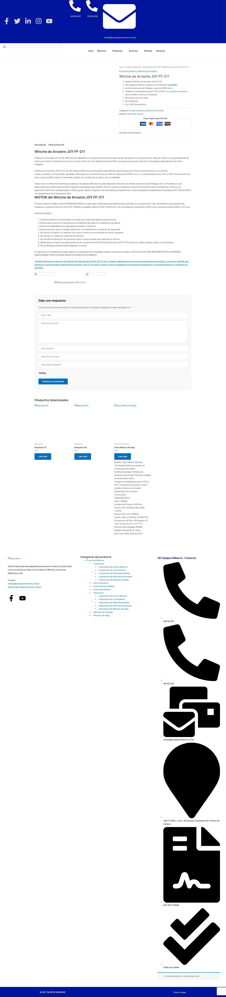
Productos (117, 51)
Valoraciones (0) (56, 145)
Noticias (148, 51)
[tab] (40, 144)
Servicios (133, 51)
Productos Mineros (133, 67)
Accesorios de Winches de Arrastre (115, 576)
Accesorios (99, 563)
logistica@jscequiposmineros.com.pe (24, 587)
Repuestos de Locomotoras (112, 599)
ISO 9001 (39, 268)
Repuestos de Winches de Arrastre (115, 605)
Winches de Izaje (101, 615)
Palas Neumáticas (102, 589)
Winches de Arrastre (151, 67)
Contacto (160, 51)
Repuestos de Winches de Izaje (113, 609)
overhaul (70, 261)
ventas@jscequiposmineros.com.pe (23, 583)
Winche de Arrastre (135, 114)
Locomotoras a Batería (104, 586)
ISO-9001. (172, 85)
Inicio (90, 51)
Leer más (42, 456)
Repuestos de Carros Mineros (113, 596)
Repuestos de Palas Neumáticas (114, 602)
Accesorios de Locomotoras (112, 570)
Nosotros (101, 51)
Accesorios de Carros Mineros (113, 567)
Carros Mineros (101, 583)
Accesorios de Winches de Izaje (114, 580)
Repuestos (99, 593)
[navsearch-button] (200, 50)
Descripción (40, 145)
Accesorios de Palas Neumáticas (114, 573)
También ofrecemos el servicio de (50, 261)
